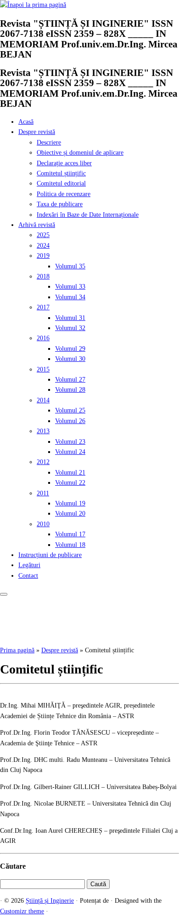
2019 (43, 255)
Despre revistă (36, 131)
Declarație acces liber (64, 163)
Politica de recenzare (63, 194)
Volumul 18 (70, 544)
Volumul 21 (70, 472)
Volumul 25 (70, 410)
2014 (43, 400)
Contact (28, 575)
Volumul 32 (70, 328)
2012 (43, 462)
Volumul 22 (70, 482)
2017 (43, 307)
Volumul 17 (70, 534)
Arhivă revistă (36, 224)
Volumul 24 (70, 451)
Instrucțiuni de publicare (50, 554)
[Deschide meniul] (3, 594)
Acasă (26, 121)
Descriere (49, 142)
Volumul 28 (70, 389)
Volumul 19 (70, 503)
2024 (43, 245)
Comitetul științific (61, 173)
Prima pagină (17, 650)
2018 (43, 276)
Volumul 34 (70, 297)
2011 (43, 493)
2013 (43, 431)
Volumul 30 (70, 358)
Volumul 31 (70, 317)
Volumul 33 (70, 286)
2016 (43, 338)
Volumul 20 (70, 513)
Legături (29, 565)
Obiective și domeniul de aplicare (80, 152)
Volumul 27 (70, 379)
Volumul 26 (70, 421)
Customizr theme (22, 911)
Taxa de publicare (60, 204)
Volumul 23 (70, 441)
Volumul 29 (70, 348)
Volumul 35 (70, 266)
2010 (43, 524)
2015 (43, 369)
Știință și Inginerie (50, 900)
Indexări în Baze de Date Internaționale (88, 214)
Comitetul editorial (61, 183)
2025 (43, 235)
